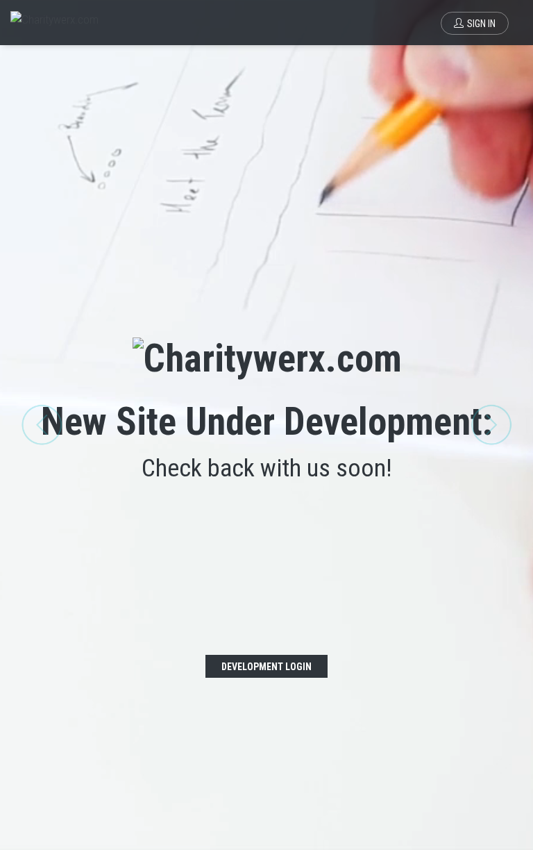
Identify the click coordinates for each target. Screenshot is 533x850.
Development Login (266, 666)
